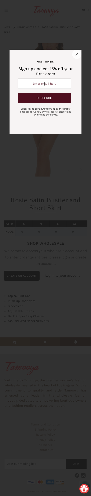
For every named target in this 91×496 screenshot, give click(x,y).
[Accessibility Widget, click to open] (84, 488)
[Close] (76, 54)
